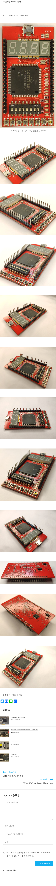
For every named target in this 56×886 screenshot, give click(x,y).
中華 (14, 870)
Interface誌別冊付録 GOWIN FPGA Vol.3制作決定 (24, 729)
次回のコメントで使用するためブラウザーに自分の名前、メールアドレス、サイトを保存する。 (27, 854)
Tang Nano (14, 754)
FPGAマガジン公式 (12, 2)
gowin (9, 870)
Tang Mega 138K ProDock (18, 717)
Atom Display (14, 742)
